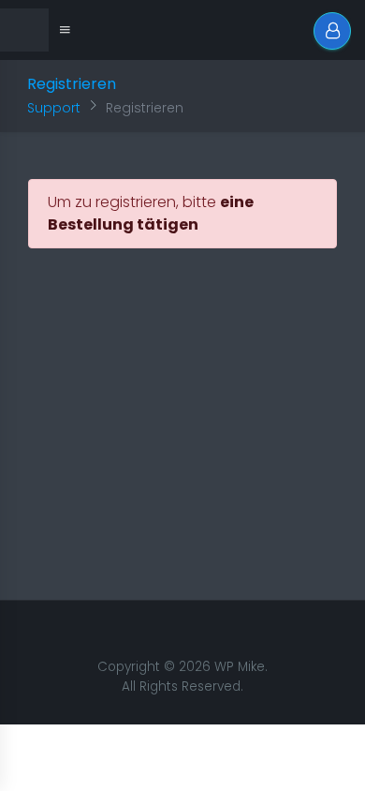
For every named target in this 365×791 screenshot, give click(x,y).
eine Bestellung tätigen (151, 213)
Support (53, 107)
